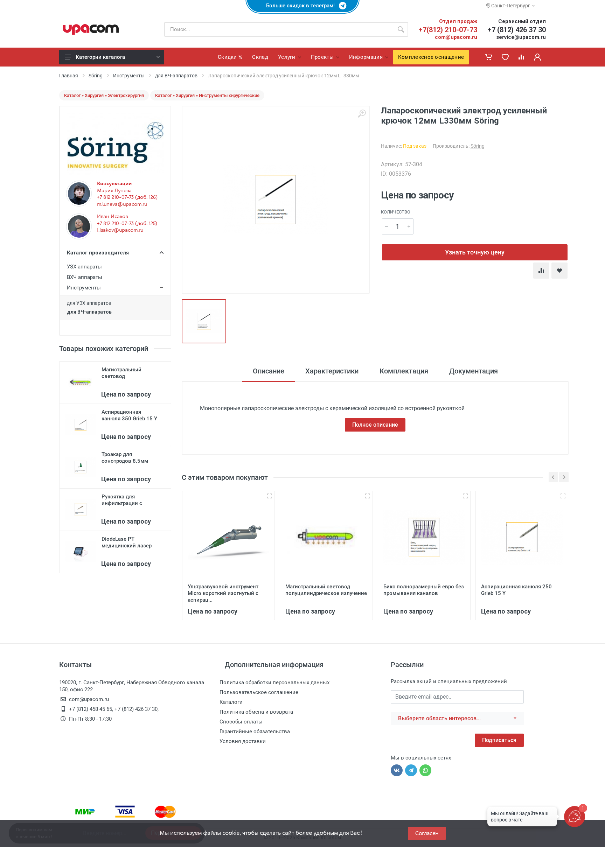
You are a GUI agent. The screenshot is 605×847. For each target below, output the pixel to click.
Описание (268, 371)
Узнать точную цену (475, 252)
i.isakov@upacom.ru (120, 230)
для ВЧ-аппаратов (176, 75)
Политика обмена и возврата (256, 712)
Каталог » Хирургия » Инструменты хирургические (207, 95)
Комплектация (404, 371)
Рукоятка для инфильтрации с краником (122, 503)
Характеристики (332, 371)
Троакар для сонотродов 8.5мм (125, 457)
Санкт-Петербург (510, 5)
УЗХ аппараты (84, 267)
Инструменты (129, 75)
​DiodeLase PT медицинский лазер (127, 542)
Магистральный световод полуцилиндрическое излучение (326, 589)
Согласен (426, 833)
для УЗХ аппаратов (89, 303)
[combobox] (457, 718)
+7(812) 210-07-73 (448, 30)
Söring (96, 75)
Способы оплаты (241, 722)
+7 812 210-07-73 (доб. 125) (127, 223)
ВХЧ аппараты (84, 277)
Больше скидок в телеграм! (302, 5)
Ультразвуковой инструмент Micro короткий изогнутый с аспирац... (223, 593)
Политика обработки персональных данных (274, 682)
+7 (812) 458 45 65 (90, 709)
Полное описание (375, 424)
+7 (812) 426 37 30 (517, 30)
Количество (395, 212)
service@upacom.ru (521, 37)
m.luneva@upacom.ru (122, 204)
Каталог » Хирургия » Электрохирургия (104, 95)
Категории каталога (100, 57)
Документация (473, 371)
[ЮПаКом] (91, 29)
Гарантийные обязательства (255, 731)
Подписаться (499, 740)
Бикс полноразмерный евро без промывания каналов (423, 589)
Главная (68, 75)
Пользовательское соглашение (259, 692)
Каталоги (231, 702)
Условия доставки (243, 741)
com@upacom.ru (456, 37)
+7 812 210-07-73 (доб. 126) (127, 197)
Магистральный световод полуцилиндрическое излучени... (128, 379)
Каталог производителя (98, 253)
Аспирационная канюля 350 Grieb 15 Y (129, 415)
